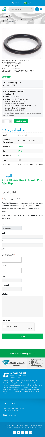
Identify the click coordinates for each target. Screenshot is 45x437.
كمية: (3, 276)
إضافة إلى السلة (21, 121)
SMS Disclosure (34, 427)
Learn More (6, 394)
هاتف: (4, 265)
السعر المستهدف (8, 285)
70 (19, 155)
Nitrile (20, 146)
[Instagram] (26, 432)
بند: (3, 224)
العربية (29, 3)
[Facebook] (14, 432)
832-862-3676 (12, 415)
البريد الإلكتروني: (8, 255)
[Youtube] (30, 432)
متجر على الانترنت (7, 20)
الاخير (3, 249)
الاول (3, 240)
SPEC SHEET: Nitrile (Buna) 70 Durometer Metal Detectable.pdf (22, 181)
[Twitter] (18, 432)
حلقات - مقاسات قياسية (21, 20)
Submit (22, 336)
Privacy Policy (20, 427)
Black (20, 151)
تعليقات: (5, 294)
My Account (16, 3)
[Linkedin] (22, 432)
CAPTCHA (6, 320)
